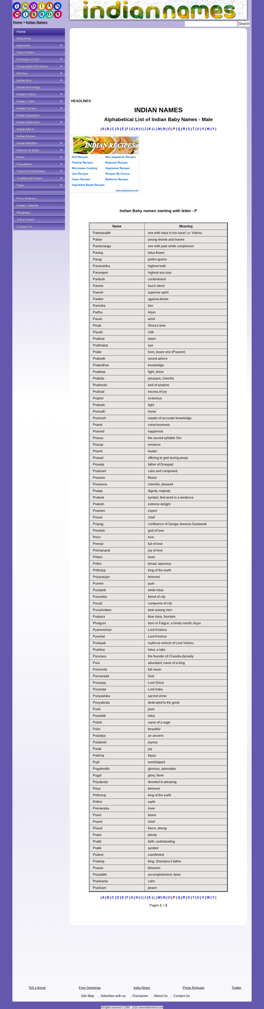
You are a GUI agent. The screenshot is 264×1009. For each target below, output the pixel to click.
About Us (160, 996)
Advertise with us (113, 996)
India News (141, 988)
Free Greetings (90, 988)
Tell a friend (37, 988)
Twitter (236, 988)
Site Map (87, 996)
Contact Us (181, 996)
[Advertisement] (158, 62)
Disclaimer (140, 996)
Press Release (193, 988)
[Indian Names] (158, 18)
